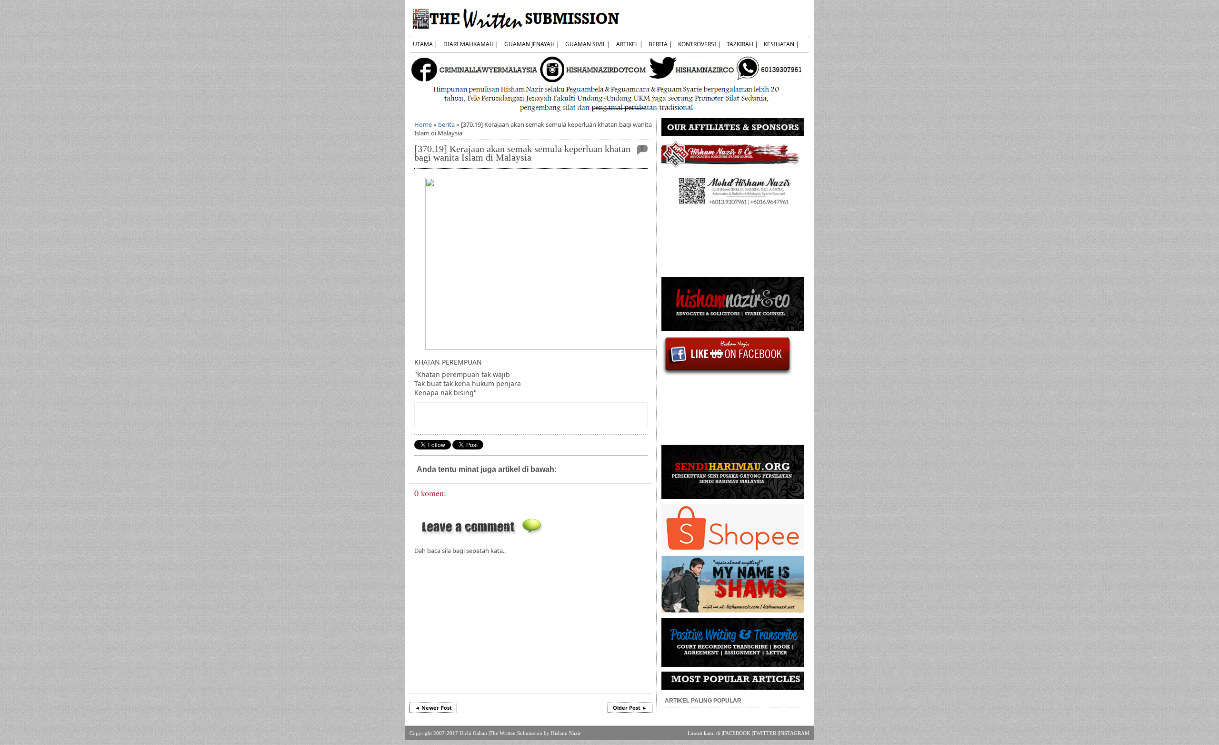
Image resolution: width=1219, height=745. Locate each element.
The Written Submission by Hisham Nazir (535, 733)
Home (423, 124)
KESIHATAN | (781, 44)
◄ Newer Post (433, 707)
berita (446, 124)
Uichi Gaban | (475, 733)
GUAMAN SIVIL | (587, 44)
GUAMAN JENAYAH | (532, 44)
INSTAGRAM (794, 733)
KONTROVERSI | (699, 44)
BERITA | (660, 44)
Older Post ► (630, 707)
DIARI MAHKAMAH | (471, 44)
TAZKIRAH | (742, 44)
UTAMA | (425, 44)
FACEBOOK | (738, 733)
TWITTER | (766, 733)
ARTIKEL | (629, 44)
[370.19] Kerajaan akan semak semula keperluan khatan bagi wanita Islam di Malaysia (522, 153)
